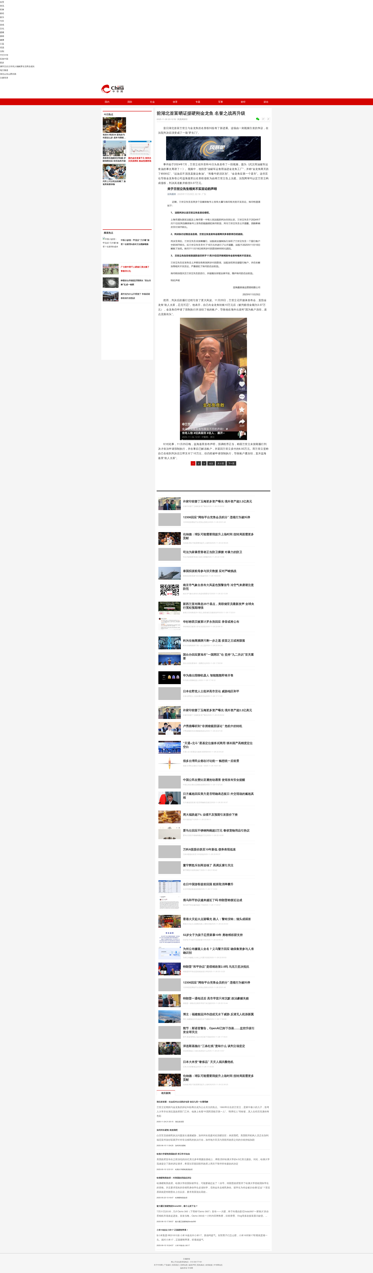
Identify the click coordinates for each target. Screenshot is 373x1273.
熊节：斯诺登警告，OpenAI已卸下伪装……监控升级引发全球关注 (219, 1030)
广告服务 (167, 1265)
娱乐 (2, 17)
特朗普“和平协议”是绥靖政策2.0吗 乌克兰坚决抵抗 (216, 966)
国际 (129, 101)
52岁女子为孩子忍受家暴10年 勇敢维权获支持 (213, 935)
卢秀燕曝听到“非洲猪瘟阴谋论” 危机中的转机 (212, 726)
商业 (29, 66)
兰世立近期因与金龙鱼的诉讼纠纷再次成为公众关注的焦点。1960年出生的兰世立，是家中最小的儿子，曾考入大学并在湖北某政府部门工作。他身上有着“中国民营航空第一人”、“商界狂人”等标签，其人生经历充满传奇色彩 (213, 1111)
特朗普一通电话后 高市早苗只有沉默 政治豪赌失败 (216, 998)
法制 (2, 51)
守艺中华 (4, 54)
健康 (2, 39)
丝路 (14, 73)
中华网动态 (218, 1265)
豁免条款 (200, 1265)
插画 (2, 36)
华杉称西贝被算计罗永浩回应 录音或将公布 (211, 621)
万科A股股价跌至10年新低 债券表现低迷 (209, 849)
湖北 (2, 73)
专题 (198, 101)
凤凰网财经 (182, 119)
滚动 (266, 101)
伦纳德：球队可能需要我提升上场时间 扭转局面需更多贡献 (218, 536)
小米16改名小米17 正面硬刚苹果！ (172, 1229)
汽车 (2, 20)
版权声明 (192, 1265)
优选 (2, 47)
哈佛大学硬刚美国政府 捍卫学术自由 (173, 1153)
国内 (107, 101)
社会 (152, 101)
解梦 (20, 66)
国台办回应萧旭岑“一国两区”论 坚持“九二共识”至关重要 (218, 656)
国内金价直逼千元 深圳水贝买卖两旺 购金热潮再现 (139, 159)
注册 (2, 77)
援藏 (2, 32)
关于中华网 (158, 1265)
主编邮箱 (186, 1258)
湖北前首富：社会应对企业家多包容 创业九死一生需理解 (182, 1101)
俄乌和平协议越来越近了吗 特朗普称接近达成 (212, 900)
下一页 (231, 463)
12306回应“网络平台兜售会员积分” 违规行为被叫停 (216, 517)
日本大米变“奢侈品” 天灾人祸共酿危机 (208, 1062)
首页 (2, 1)
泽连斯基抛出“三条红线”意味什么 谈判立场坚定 (214, 1046)
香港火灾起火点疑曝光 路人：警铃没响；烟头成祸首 (217, 919)
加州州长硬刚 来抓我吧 (167, 1129)
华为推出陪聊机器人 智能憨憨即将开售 (208, 675)
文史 (6, 66)
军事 (2, 9)
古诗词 (11, 66)
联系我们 (175, 1265)
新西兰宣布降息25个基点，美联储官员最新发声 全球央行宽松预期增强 (218, 606)
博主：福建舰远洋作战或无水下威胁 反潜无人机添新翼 (218, 1014)
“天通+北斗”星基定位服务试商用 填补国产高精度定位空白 (218, 745)
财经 (2, 13)
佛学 (2, 66)
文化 (2, 28)
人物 (16, 66)
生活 (24, 66)
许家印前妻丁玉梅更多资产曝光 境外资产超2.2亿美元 (217, 501)
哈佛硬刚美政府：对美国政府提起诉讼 (174, 1177)
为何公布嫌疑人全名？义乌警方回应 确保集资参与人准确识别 (218, 951)
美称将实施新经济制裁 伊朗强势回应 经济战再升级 (114, 159)
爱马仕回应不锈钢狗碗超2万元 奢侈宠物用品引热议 (216, 830)
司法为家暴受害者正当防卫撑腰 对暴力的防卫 (212, 552)
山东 (6, 73)
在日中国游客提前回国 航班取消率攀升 (208, 884)
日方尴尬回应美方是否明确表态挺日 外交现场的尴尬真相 (218, 795)
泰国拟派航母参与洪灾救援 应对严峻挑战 (209, 571)
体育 (175, 101)
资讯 (2, 5)
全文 (211, 463)
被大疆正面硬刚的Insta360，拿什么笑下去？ (177, 1205)
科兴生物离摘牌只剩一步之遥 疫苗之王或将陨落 (214, 640)
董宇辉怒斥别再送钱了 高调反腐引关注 (208, 865)
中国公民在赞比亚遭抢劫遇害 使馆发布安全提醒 (214, 779)
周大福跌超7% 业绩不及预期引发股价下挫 (210, 814)
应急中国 (4, 58)
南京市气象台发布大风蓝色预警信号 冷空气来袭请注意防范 (218, 587)
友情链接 (208, 1265)
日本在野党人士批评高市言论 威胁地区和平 (211, 691)
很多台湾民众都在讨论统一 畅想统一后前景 (211, 761)
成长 (33, 66)
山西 (10, 73)
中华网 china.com (113, 89)
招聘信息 (184, 1265)
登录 (6, 77)
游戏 (2, 24)
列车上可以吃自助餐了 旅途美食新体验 (114, 183)
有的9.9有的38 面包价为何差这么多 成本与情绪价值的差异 (114, 137)
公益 (2, 43)
